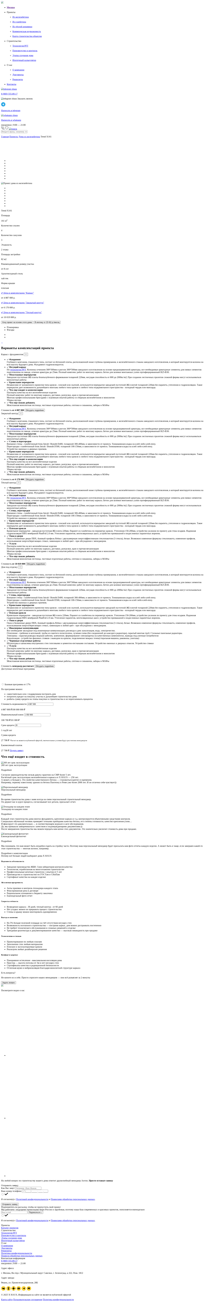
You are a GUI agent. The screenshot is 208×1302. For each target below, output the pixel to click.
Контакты (11, 84)
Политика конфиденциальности (16, 1253)
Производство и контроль (13, 1235)
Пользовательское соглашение (27, 1299)
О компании (7, 1245)
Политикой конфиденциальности (32, 1199)
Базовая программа (17, 684)
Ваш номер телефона (11, 1191)
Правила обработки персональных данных (21, 1256)
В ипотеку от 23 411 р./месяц (47, 322)
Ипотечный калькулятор (13, 1240)
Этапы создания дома (11, 1238)
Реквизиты (6, 1250)
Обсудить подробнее (35, 410)
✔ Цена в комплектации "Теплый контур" (21, 312)
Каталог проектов (9, 1228)
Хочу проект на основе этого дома (17, 322)
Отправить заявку (10, 1204)
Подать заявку (16, 750)
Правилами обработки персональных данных (73, 1199)
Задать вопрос (8, 983)
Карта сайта (7, 1299)
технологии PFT (18, 369)
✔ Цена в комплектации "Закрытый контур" (22, 302)
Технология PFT (9, 1233)
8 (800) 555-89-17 (9, 1261)
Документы (6, 1248)
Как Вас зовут (8, 1188)
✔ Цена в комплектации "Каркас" (17, 293)
